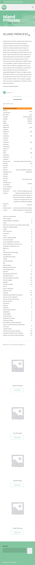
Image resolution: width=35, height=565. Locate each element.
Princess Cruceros (13, 86)
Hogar (10, 23)
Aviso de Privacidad (9, 562)
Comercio (15, 23)
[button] (29, 35)
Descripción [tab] (17, 100)
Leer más (17, 390)
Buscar (5, 546)
